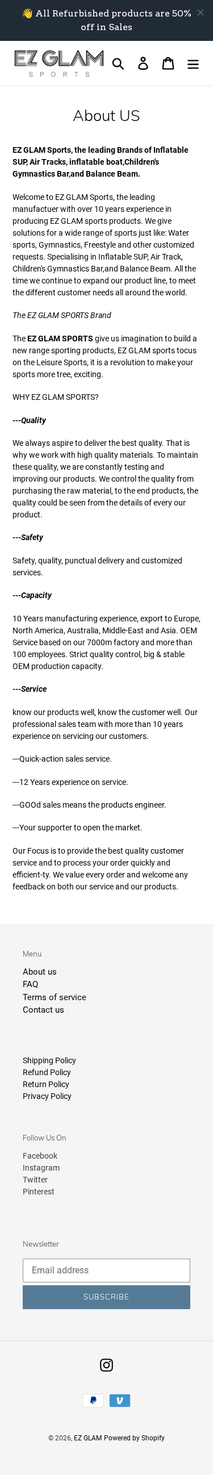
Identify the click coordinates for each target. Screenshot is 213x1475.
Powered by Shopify (134, 1438)
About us (40, 972)
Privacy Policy (47, 1096)
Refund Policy (47, 1072)
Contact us (43, 1010)
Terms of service (54, 997)
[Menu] (193, 63)
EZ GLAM (88, 1438)
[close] (200, 12)
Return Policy (46, 1084)
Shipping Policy (49, 1060)
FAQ (30, 984)
